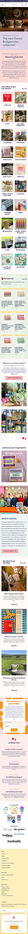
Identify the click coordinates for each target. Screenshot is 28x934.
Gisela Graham (7, 231)
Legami (20, 212)
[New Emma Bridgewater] (20, 116)
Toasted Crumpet (20, 159)
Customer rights (5, 865)
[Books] (7, 242)
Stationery (20, 176)
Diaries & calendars (20, 105)
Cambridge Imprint (7, 213)
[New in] (7, 116)
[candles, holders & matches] (20, 224)
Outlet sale (7, 105)
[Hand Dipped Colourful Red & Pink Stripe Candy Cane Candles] (20, 317)
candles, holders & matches (20, 232)
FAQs (2, 856)
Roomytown (20, 194)
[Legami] (20, 205)
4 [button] (14, 47)
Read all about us (10, 551)
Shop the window (14, 378)
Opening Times (5, 858)
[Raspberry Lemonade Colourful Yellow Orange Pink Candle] (7, 317)
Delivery (3, 854)
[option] (14, 28)
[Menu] (2, 4)
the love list (9, 278)
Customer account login (7, 863)
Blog (2, 877)
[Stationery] (20, 169)
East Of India (20, 267)
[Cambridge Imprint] (7, 205)
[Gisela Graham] (7, 224)
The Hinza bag (20, 250)
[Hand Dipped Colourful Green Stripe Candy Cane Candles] (20, 340)
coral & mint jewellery (7, 268)
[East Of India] (20, 259)
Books (7, 250)
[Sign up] (25, 910)
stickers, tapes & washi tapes (7, 194)
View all (22, 563)
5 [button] (16, 47)
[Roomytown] (20, 186)
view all (24, 88)
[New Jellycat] (7, 135)
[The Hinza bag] (20, 242)
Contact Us (4, 860)
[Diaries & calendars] (20, 97)
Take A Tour (4, 879)
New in (7, 124)
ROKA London (20, 142)
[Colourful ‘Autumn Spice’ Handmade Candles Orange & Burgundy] (7, 294)
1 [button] (9, 47)
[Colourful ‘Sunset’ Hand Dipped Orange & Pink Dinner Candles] (7, 340)
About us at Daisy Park (7, 875)
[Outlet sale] (7, 97)
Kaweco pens (7, 176)
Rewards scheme (5, 867)
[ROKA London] (20, 135)
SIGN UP (14, 729)
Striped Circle (7, 159)
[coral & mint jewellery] (7, 260)
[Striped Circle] (7, 152)
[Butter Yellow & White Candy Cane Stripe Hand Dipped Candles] (20, 294)
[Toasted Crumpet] (20, 152)
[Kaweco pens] (7, 169)
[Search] (22, 4)
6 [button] (18, 47)
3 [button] (12, 47)
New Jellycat (7, 142)
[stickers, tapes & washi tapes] (7, 186)
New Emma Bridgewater (20, 124)
